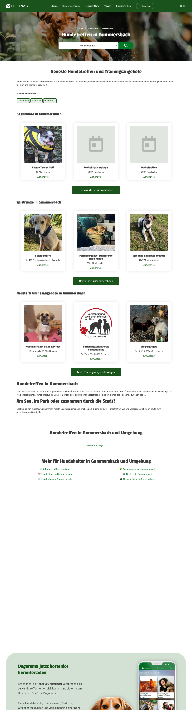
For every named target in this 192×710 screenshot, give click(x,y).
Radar (54, 6)
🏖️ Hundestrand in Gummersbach (55, 474)
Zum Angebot (43, 356)
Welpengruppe (149, 346)
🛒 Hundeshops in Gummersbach (55, 479)
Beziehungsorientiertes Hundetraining (96, 348)
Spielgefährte (43, 255)
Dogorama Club (123, 6)
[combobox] (88, 45)
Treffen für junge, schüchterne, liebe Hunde (96, 257)
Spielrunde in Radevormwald (149, 255)
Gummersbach (107, 28)
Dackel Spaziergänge (96, 167)
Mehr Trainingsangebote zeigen (96, 372)
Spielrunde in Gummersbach (96, 281)
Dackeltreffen (149, 167)
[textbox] (88, 45)
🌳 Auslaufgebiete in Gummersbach (137, 469)
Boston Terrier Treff (43, 167)
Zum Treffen (43, 177)
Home (81, 28)
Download (146, 6)
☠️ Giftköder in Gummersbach (55, 469)
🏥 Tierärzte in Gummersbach (137, 474)
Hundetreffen (93, 28)
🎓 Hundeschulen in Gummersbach (137, 479)
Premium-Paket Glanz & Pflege (43, 346)
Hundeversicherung (71, 6)
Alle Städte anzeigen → (96, 445)
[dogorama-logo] (17, 6)
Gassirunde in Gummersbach (96, 190)
